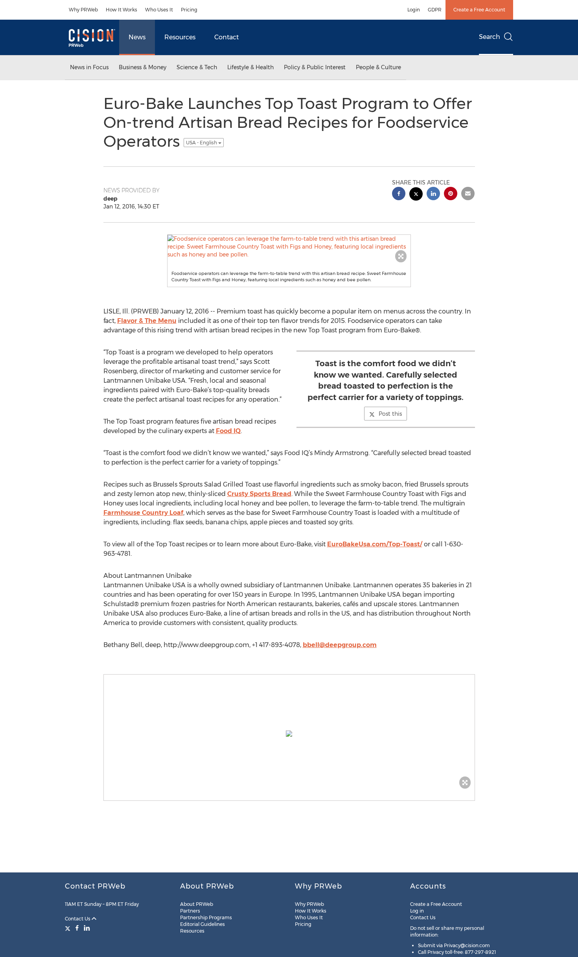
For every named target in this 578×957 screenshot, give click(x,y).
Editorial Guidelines (202, 924)
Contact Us (78, 919)
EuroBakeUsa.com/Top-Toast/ (374, 544)
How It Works (121, 10)
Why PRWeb (83, 10)
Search (489, 37)
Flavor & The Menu (147, 321)
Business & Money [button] (142, 67)
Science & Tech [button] (197, 67)
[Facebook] (77, 928)
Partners (190, 911)
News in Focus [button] (89, 67)
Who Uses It (159, 10)
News (137, 37)
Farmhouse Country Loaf (143, 512)
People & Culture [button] (378, 67)
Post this (390, 413)
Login (413, 10)
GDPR (435, 10)
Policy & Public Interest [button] (315, 67)
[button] (289, 246)
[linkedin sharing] (433, 194)
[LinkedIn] (87, 928)
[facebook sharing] (398, 194)
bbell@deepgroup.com (340, 645)
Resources (179, 37)
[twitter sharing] (416, 195)
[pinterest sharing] (450, 194)
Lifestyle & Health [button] (250, 67)
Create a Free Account (479, 10)
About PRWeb (196, 904)
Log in (417, 911)
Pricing (189, 10)
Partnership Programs (206, 917)
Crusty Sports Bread (259, 494)
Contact (226, 37)
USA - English (202, 143)
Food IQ (228, 431)
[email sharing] (468, 194)
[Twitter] (68, 928)
